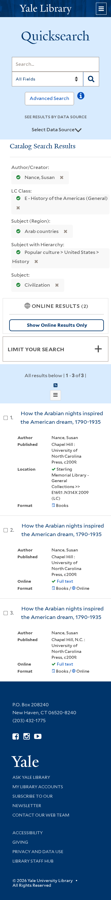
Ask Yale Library (31, 777)
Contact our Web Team (40, 815)
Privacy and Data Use (37, 851)
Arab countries (41, 231)
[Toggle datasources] (78, 130)
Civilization (37, 285)
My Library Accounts (37, 786)
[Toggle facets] (98, 349)
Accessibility (27, 832)
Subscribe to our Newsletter (32, 801)
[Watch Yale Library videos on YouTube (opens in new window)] (37, 736)
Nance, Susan (40, 177)
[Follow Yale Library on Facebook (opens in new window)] (15, 736)
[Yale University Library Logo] (55, 8)
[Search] (91, 79)
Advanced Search (49, 98)
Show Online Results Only (57, 325)
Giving (20, 842)
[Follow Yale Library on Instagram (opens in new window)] (26, 736)
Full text (65, 581)
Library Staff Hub (33, 861)
